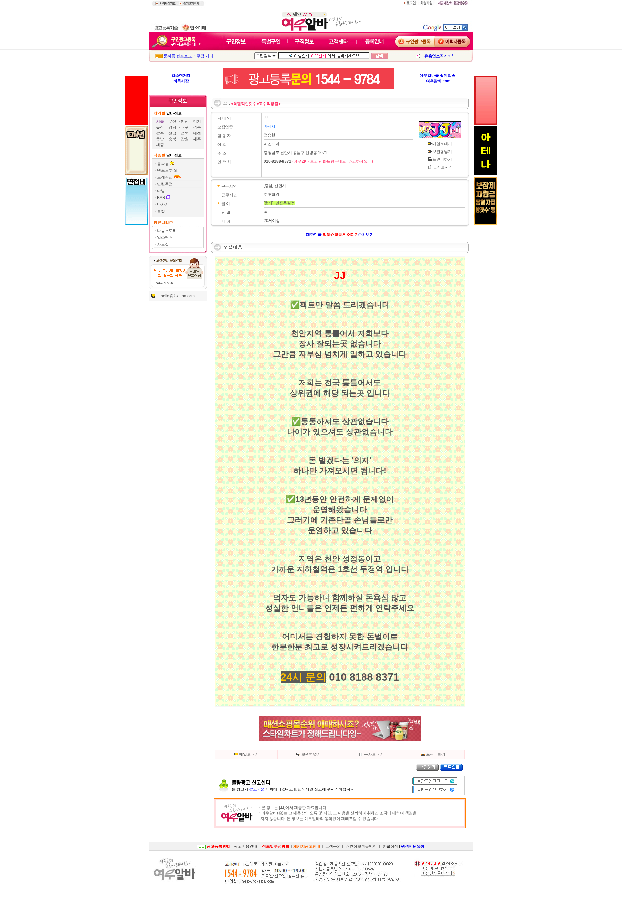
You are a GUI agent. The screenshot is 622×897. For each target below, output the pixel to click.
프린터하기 (442, 159)
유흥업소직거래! (438, 56)
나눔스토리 (167, 230)
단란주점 (165, 184)
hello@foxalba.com (178, 296)
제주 (197, 139)
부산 (172, 121)
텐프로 (182, 56)
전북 (185, 133)
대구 (185, 127)
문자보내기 (443, 167)
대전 (197, 133)
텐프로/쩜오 (167, 170)
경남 (172, 127)
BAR (161, 197)
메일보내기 (442, 144)
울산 (160, 127)
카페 (209, 56)
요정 (161, 211)
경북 (197, 127)
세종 (160, 145)
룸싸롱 (169, 56)
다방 (161, 191)
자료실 (163, 244)
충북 (172, 139)
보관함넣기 (442, 151)
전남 (172, 133)
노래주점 (196, 56)
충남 (160, 139)
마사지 (163, 204)
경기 (197, 121)
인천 (185, 121)
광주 (160, 133)
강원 (185, 139)
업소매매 (165, 237)
